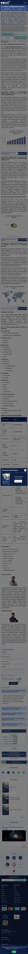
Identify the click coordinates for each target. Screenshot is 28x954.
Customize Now (7, 9)
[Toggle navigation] (26, 3)
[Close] (25, 470)
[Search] (24, 3)
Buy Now (20, 9)
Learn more (20, 948)
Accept (14, 951)
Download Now (18, 481)
